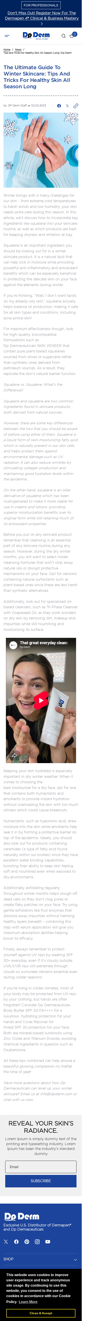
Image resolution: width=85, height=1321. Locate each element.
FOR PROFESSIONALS (41, 5)
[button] (6, 36)
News (18, 49)
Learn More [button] (28, 1302)
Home (6, 49)
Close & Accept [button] (41, 1313)
